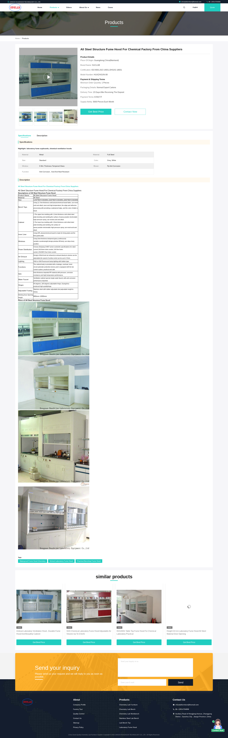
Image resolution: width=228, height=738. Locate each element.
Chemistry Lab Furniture (128, 705)
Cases (110, 7)
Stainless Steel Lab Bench (129, 718)
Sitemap (76, 723)
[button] (77, 117)
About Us (83, 7)
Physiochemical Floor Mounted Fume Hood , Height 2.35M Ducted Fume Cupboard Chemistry (188, 632)
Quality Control (78, 714)
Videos (69, 7)
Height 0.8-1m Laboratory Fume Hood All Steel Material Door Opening (136, 632)
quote (212, 7)
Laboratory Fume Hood (128, 727)
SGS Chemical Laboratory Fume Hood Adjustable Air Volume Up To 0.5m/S (38, 632)
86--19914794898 (214, 2)
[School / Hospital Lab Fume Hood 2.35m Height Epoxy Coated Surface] (48, 77)
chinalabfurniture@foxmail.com (191, 2)
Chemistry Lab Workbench (129, 714)
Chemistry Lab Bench (127, 709)
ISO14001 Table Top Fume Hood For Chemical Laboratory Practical (86, 632)
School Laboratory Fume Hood (61, 561)
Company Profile (79, 705)
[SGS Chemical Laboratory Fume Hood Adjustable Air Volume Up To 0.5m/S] (38, 606)
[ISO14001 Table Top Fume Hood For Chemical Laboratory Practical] (88, 606)
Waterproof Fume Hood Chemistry (32, 561)
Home (40, 7)
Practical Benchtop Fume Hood (89, 561)
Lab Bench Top (125, 723)
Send (180, 682)
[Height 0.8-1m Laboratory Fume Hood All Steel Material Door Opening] (139, 606)
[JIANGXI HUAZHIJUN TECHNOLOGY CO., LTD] (15, 7)
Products (54, 7)
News (98, 7)
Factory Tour (78, 709)
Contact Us (77, 718)
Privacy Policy (78, 727)
